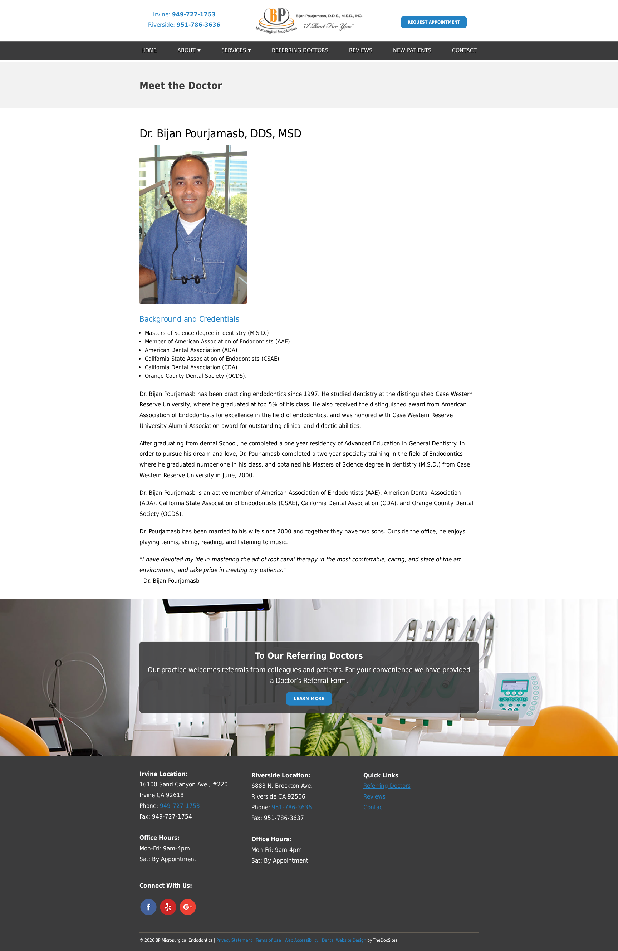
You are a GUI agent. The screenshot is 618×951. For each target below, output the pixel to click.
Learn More (309, 698)
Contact (464, 50)
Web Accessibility (301, 940)
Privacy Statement (234, 940)
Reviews (360, 50)
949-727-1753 (194, 14)
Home (149, 50)
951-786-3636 (198, 24)
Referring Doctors (300, 50)
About (186, 50)
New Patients (412, 50)
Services (233, 50)
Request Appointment (434, 22)
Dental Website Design (344, 940)
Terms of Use (268, 940)
